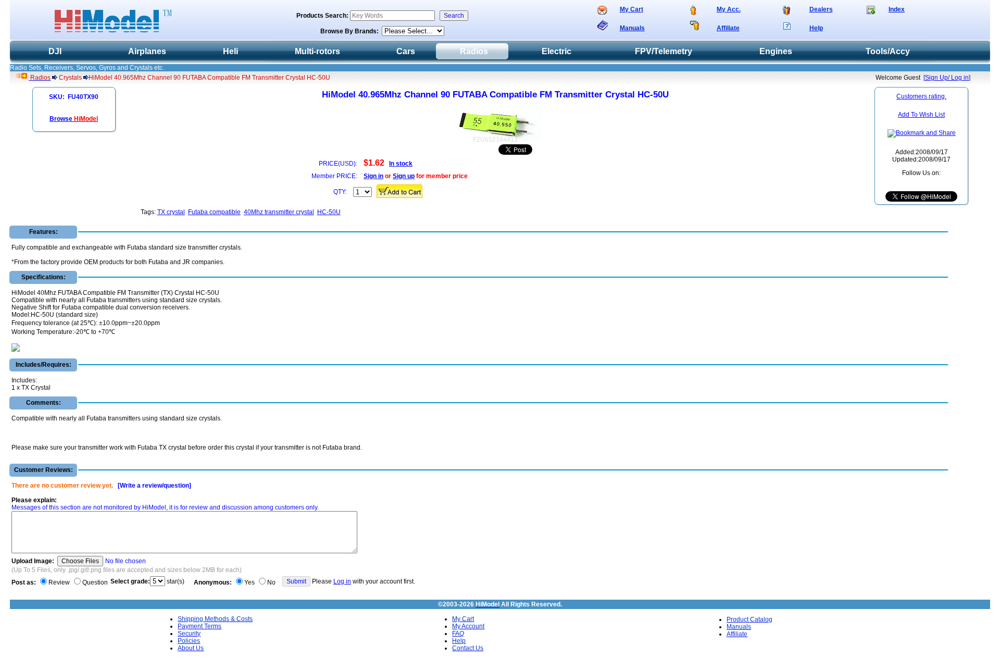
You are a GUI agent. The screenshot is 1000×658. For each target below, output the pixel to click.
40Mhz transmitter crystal (279, 212)
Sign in (373, 176)
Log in (342, 581)
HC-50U (329, 212)
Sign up (404, 176)
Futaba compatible (214, 212)
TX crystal (171, 212)
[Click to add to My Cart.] (399, 191)
